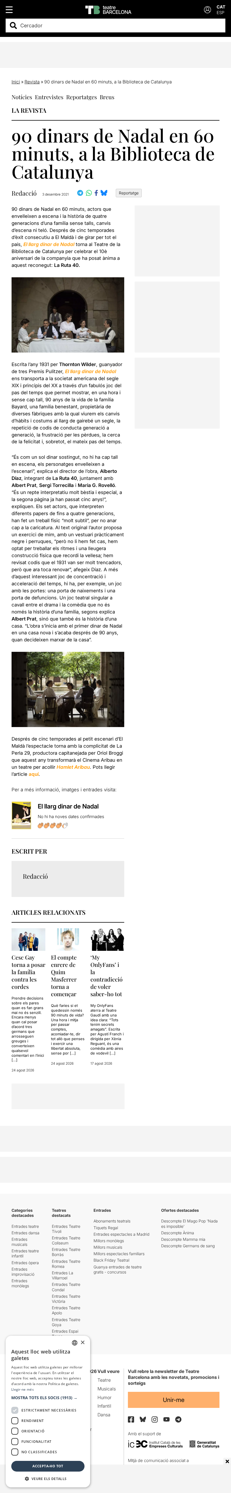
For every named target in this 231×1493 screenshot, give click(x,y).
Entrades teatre (25, 1226)
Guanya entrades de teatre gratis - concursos (118, 1269)
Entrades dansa (25, 1232)
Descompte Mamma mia (183, 1239)
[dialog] (48, 1411)
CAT (221, 7)
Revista (32, 82)
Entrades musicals (19, 1242)
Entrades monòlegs (20, 1283)
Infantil (104, 1406)
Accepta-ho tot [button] (47, 1466)
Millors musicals (108, 1247)
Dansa (103, 1414)
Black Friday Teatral (111, 1260)
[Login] (207, 9)
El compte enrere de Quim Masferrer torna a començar (64, 975)
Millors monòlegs (109, 1240)
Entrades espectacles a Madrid (121, 1234)
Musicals (106, 1389)
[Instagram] (155, 1419)
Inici (16, 82)
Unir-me (174, 1399)
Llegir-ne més (22, 1389)
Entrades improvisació (23, 1272)
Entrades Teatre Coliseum (66, 1240)
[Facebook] (131, 1419)
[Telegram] (178, 1419)
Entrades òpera (25, 1262)
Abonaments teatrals (112, 1221)
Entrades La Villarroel (62, 1275)
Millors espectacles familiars (119, 1253)
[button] (48, 1397)
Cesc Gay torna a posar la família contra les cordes (28, 971)
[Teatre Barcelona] (108, 10)
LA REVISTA (29, 110)
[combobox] (120, 25)
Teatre (104, 1380)
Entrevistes (49, 97)
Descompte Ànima (177, 1232)
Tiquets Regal (106, 1227)
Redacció (24, 193)
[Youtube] (166, 1419)
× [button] (82, 1343)
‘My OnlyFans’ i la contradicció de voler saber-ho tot (106, 975)
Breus (107, 97)
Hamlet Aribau (73, 767)
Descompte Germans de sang (188, 1245)
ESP (220, 12)
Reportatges (81, 97)
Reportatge (129, 192)
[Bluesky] (143, 1419)
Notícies (22, 97)
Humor (104, 1397)
